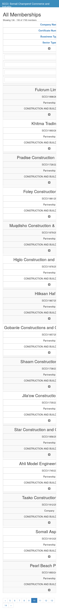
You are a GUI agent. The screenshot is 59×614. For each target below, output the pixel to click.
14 (6, 605)
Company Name (49, 24)
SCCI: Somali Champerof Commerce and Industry (25, 4)
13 (52, 600)
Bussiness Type (49, 36)
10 (34, 600)
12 (46, 600)
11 (40, 600)
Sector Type (49, 42)
